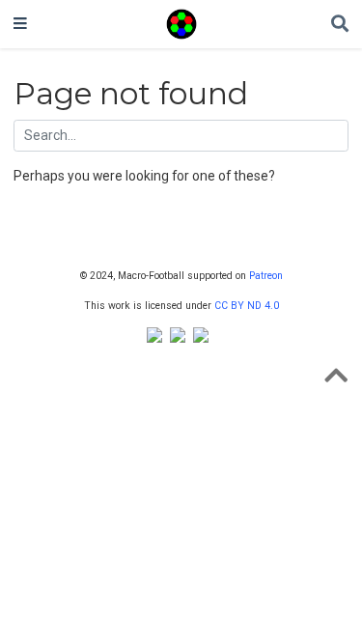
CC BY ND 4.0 (246, 305)
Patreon (266, 275)
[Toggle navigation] (20, 24)
